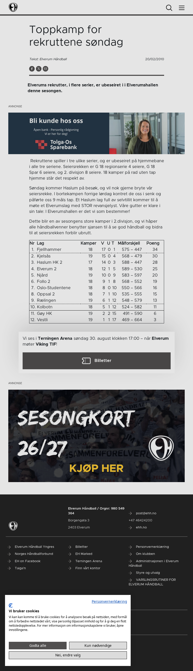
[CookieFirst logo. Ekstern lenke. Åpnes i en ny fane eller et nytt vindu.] (11, 605)
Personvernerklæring (109, 601)
